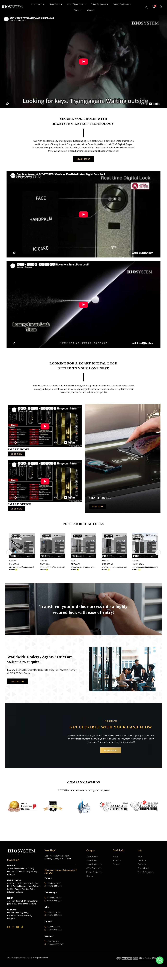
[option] (22, 552)
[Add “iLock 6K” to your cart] (49, 556)
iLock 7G (74, 561)
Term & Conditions (146, 872)
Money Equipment (121, 4)
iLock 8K (105, 561)
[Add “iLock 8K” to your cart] (111, 556)
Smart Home (36, 4)
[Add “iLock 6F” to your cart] (19, 556)
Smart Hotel (54, 4)
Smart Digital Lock (75, 4)
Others (76, 10)
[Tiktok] (22, 927)
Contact (116, 864)
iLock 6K (43, 561)
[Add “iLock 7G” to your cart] (80, 556)
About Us (117, 860)
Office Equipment (98, 4)
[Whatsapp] (159, 960)
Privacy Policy (143, 868)
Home (115, 856)
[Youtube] (17, 927)
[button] (147, 7)
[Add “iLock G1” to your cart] (142, 556)
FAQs (140, 856)
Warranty (90, 10)
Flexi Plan (142, 860)
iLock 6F (12, 561)
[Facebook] (8, 927)
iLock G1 (135, 561)
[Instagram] (13, 927)
